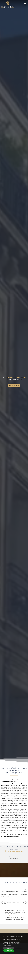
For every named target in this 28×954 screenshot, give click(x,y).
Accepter (9, 950)
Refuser (9, 948)
